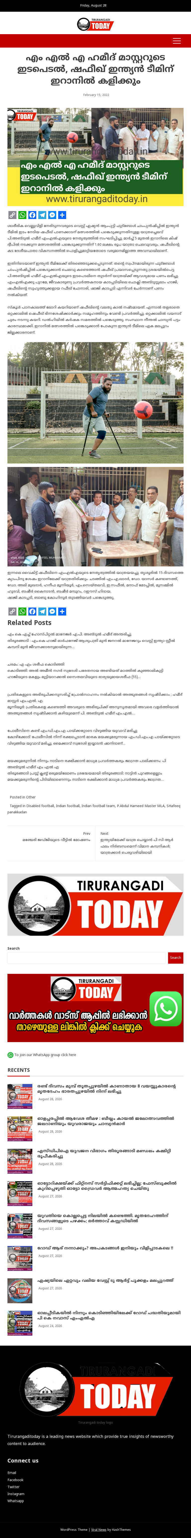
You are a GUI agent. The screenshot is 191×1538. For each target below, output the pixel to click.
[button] (9, 41)
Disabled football (40, 806)
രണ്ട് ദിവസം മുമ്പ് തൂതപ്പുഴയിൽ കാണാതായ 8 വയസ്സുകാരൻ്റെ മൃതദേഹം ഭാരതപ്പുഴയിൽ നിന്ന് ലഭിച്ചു (106, 1089)
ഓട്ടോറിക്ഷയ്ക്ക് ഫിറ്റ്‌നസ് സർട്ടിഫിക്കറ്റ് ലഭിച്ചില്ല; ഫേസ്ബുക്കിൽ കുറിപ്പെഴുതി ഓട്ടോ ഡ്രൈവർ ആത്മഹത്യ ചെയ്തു (107, 1186)
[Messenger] (52, 215)
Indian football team (98, 806)
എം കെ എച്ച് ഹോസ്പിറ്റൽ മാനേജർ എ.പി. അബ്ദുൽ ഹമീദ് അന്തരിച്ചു (69, 634)
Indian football (68, 806)
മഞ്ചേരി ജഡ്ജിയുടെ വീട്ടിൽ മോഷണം (56, 837)
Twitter (13, 1487)
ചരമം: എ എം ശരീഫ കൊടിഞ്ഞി (35, 665)
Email (11, 1473)
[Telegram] (42, 215)
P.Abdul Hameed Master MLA (141, 806)
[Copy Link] (12, 215)
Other (31, 797)
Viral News (98, 1530)
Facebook (15, 1480)
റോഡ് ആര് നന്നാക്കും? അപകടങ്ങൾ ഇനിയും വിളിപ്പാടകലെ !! (105, 1248)
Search (13, 949)
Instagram (15, 1494)
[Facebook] (32, 215)
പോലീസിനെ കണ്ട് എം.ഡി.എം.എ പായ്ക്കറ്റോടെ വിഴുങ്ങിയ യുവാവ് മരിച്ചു (72, 731)
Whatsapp (15, 1501)
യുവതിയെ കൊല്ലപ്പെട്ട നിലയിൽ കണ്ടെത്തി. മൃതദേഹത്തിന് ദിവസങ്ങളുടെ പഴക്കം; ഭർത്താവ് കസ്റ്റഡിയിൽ (102, 1219)
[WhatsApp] (22, 215)
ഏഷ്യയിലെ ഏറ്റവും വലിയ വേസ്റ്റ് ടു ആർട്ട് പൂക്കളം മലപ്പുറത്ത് (105, 1280)
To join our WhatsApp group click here (45, 1055)
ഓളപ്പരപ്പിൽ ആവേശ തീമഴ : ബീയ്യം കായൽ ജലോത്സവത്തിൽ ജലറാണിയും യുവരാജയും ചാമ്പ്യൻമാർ (105, 1121)
